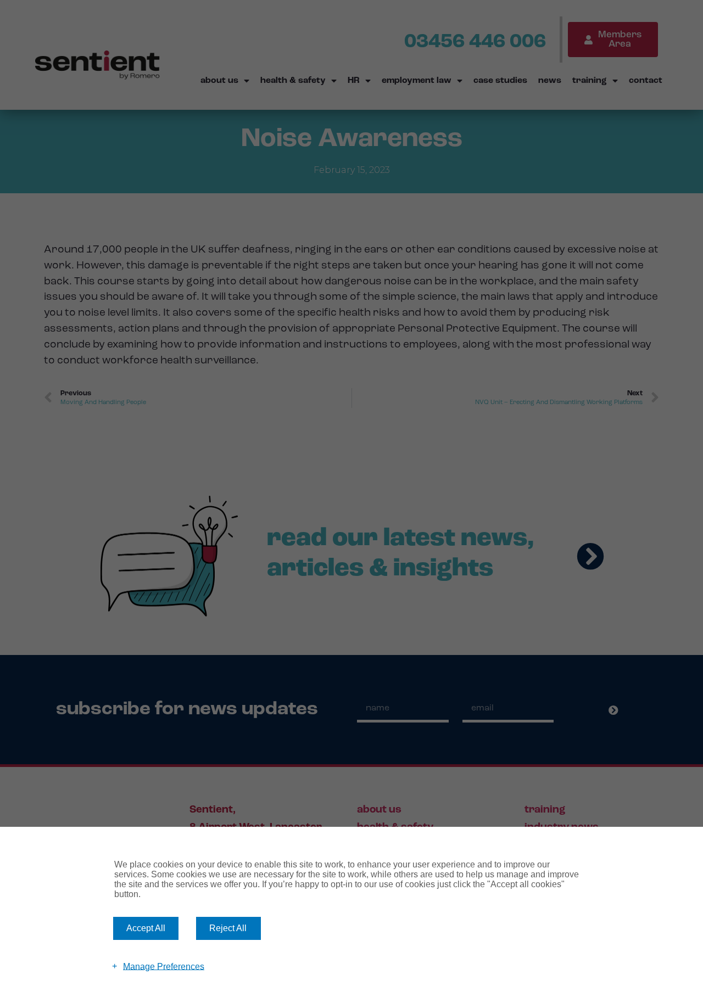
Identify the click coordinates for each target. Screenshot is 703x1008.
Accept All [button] (145, 928)
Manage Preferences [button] (163, 966)
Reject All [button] (228, 928)
